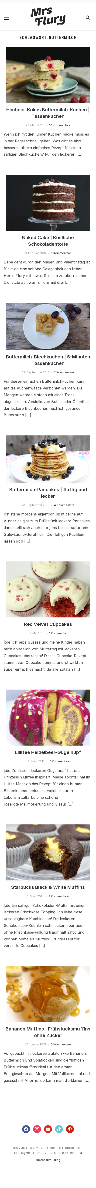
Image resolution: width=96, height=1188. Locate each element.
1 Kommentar (58, 633)
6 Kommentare (61, 1044)
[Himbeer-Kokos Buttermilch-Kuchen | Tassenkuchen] (48, 49)
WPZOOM (76, 1153)
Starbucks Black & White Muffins (48, 887)
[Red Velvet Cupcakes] (48, 564)
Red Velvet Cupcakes (48, 624)
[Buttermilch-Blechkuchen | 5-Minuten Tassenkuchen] (48, 305)
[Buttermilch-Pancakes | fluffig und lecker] (48, 438)
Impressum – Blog (48, 1160)
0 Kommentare (61, 253)
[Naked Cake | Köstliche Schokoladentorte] (48, 177)
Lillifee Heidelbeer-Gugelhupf (48, 752)
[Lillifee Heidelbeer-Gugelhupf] (48, 692)
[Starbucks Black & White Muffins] (48, 827)
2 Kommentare (64, 372)
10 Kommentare (60, 125)
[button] (6, 17)
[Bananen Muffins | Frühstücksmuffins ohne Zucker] (48, 969)
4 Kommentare (64, 505)
